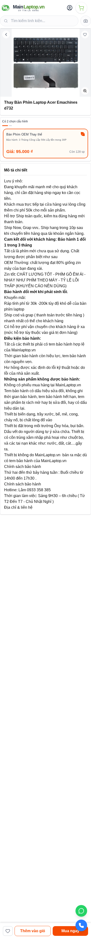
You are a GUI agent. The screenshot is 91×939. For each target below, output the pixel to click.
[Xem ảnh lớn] (85, 91)
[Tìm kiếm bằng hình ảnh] (85, 21)
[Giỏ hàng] (81, 8)
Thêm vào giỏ (32, 931)
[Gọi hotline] (81, 925)
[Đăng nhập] (69, 8)
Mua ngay (70, 931)
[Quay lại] (6, 34)
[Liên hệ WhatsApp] (81, 911)
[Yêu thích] (85, 34)
